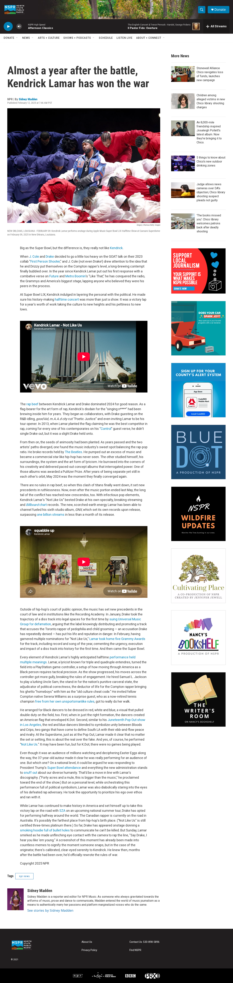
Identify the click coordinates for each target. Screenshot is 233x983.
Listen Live (124, 37)
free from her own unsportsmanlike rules (64, 701)
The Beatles (73, 452)
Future (54, 276)
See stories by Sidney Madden (50, 910)
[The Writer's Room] (198, 699)
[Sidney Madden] (15, 899)
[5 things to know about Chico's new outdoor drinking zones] (183, 163)
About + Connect (148, 37)
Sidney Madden (28, 99)
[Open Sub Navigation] (17, 37)
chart (36, 505)
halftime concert (67, 299)
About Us (87, 942)
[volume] (19, 26)
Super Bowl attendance (64, 768)
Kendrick (116, 248)
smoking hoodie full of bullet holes (45, 830)
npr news (24, 876)
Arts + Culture (49, 37)
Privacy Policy (89, 950)
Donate (220, 9)
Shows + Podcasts (77, 37)
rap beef (32, 404)
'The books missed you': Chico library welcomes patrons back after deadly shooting (209, 223)
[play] (8, 26)
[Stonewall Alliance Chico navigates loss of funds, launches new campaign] (183, 74)
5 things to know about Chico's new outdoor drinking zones (211, 161)
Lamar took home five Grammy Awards (117, 639)
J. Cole (34, 256)
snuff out (30, 772)
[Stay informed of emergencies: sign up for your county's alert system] (198, 390)
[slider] (24, 26)
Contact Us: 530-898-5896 (144, 942)
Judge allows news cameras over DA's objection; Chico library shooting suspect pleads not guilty (211, 192)
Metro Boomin (75, 276)
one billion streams (50, 514)
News (26, 37)
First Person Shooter (45, 261)
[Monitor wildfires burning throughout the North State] (198, 514)
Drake (50, 256)
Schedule (106, 37)
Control (106, 429)
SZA (62, 810)
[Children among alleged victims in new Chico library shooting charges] (183, 101)
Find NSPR (135, 950)
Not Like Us (29, 744)
